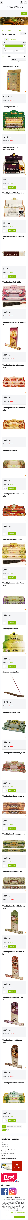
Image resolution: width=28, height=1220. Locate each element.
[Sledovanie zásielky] (6, 1170)
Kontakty (3, 1148)
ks (6, 187)
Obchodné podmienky (6, 1146)
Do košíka (12, 187)
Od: (4, 48)
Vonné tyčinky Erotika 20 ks (12, 871)
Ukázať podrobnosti (6, 1216)
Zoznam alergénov (5, 1151)
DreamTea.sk (15, 7)
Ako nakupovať (4, 1144)
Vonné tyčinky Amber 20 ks (11, 450)
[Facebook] (5, 1195)
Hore (4, 1126)
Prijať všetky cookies (19, 1217)
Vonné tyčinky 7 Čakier (10, 66)
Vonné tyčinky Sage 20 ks (11, 712)
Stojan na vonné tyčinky (10, 672)
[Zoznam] (6, 57)
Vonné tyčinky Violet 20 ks (11, 282)
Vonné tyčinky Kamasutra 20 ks (13, 796)
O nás (2, 1142)
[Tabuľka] (9, 57)
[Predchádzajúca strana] (3, 1130)
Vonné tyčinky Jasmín (10, 628)
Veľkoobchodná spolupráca (7, 1153)
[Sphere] (19, 1182)
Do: (15, 48)
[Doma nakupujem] (9, 1182)
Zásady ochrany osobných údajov (18, 1212)
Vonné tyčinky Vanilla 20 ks (12, 539)
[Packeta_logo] (17, 1170)
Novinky (3, 1155)
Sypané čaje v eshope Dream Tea (8, 1150)
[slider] (3, 45)
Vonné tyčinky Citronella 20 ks (13, 1083)
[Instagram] (13, 1195)
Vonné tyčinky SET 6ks (10, 107)
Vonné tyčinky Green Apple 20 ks (13, 834)
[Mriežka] (3, 57)
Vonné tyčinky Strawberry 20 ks (13, 753)
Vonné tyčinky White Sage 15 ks (13, 193)
